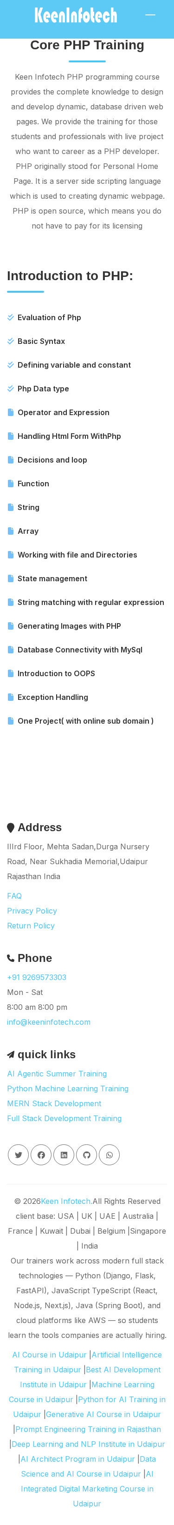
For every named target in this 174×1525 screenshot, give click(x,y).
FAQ (14, 895)
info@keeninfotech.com (48, 1022)
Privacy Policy (32, 910)
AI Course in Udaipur (49, 1354)
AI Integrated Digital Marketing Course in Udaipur (87, 1488)
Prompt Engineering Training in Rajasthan (88, 1429)
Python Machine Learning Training (68, 1088)
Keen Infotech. (66, 1201)
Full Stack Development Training (64, 1118)
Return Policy (31, 925)
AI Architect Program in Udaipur (77, 1459)
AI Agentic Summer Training (57, 1073)
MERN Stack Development (54, 1103)
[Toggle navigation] (150, 14)
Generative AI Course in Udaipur (103, 1414)
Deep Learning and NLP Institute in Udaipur (88, 1444)
